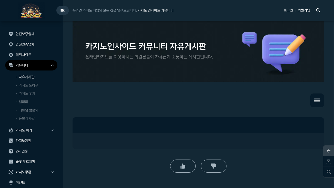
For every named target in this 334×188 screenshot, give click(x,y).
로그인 (288, 10)
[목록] (317, 100)
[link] (156, 10)
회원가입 (304, 10)
